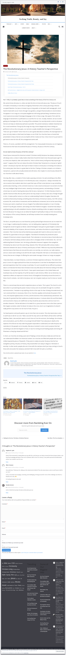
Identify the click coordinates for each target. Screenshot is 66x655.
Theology (9, 24)
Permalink (21, 452)
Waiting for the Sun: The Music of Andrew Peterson (16, 438)
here (35, 353)
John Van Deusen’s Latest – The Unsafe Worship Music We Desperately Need (59, 617)
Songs (23, 588)
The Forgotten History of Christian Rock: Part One (45, 606)
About (33, 28)
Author (5, 358)
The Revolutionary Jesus (12, 75)
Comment (5, 504)
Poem (16, 585)
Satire (14, 588)
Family (27, 24)
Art (2, 563)
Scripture (17, 588)
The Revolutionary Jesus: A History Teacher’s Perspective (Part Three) (21, 84)
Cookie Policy (26, 652)
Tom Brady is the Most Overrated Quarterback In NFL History (45, 613)
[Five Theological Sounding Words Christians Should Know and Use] (52, 404)
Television (3, 590)
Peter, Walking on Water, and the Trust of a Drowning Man (45, 629)
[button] (12, 24)
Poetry (19, 585)
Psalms (23, 585)
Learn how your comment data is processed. (32, 552)
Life (21, 578)
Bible (5, 563)
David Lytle (15, 71)
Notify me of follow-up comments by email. (12, 542)
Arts (16, 24)
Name (4, 522)
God (15, 575)
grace (18, 575)
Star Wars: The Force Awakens (55, 438)
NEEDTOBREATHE (10, 585)
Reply (7, 462)
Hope (3, 578)
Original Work (34, 24)
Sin (21, 588)
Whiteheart (21, 590)
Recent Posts (10, 358)
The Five (44, 24)
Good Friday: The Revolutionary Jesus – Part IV (16, 87)
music (4, 585)
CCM (13, 563)
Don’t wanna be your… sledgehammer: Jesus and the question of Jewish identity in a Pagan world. (26, 90)
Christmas (13, 572)
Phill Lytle (57, 614)
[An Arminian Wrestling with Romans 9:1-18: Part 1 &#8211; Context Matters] (32, 404)
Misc (49, 24)
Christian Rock (5, 572)
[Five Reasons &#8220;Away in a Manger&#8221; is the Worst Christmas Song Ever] (12, 404)
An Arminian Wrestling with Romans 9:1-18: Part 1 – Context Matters (32, 411)
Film (12, 575)
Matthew (13, 582)
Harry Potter (22, 575)
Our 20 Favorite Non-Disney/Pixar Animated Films (32, 570)
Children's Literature (18, 563)
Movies (17, 582)
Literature (4, 582)
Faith (4, 575)
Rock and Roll (8, 588)
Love (8, 582)
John (17, 578)
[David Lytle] (6, 361)
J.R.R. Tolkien (7, 578)
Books (9, 563)
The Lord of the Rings (10, 590)
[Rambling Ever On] (33, 5)
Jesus (13, 578)
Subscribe (44, 430)
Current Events (26, 28)
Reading (3, 588)
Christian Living (7, 569)
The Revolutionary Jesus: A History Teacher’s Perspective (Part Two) (20, 81)
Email (3, 528)
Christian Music (16, 569)
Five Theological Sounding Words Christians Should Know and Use (50, 411)
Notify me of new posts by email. (10, 547)
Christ (3, 566)
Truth (17, 590)
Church (18, 572)
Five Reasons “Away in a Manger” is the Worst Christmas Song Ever (11, 411)
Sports (22, 24)
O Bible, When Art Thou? (12, 93)
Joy (19, 578)
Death (22, 572)
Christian (6, 566)
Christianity (13, 566)
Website (4, 534)
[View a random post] (62, 26)
